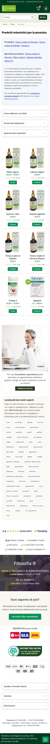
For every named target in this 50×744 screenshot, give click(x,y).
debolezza (10, 447)
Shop (12, 24)
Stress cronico (38, 506)
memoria (22, 481)
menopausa (34, 481)
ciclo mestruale (22, 437)
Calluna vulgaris (37, 172)
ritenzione (21, 501)
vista (8, 515)
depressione (23, 447)
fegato (29, 457)
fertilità (39, 457)
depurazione (38, 447)
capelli (29, 432)
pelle (36, 491)
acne (8, 422)
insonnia (21, 471)
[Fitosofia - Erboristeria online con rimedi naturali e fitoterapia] (9, 8)
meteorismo (29, 486)
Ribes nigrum (19, 57)
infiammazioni (33, 466)
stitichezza (24, 506)
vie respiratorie (31, 511)
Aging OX (8, 61)
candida (19, 432)
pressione (27, 496)
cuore (40, 442)
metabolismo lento (13, 486)
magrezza (10, 481)
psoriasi (9, 501)
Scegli (13, 182)
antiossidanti (20, 427)
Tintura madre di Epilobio (12, 257)
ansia (8, 427)
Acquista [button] (37, 182)
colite (31, 442)
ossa (41, 486)
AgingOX (37, 300)
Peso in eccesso (12, 496)
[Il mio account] (46, 8)
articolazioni (34, 427)
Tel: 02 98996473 (25, 580)
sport (31, 501)
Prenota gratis (25, 388)
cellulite (9, 437)
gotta (8, 466)
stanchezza (10, 506)
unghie (17, 511)
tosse (8, 511)
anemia (40, 422)
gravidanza (19, 466)
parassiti (26, 491)
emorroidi (19, 457)
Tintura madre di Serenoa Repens (37, 257)
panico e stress (12, 491)
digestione (33, 452)
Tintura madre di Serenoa (26, 42)
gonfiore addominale (33, 462)
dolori (8, 457)
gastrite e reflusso (13, 462)
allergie (30, 422)
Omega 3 (25, 46)
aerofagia (18, 422)
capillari (39, 432)
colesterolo (19, 442)
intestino (32, 471)
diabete (21, 452)
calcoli (8, 432)
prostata (39, 496)
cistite (8, 442)
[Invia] (32, 17)
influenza (9, 471)
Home (5, 24)
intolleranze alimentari (14, 476)
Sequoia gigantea (34, 57)
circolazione (37, 437)
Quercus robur (12, 214)
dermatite (9, 452)
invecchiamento (34, 476)
